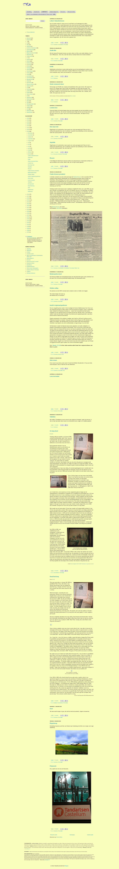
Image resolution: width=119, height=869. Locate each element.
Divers (28, 61)
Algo (28, 44)
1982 (28, 228)
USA (28, 109)
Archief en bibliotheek (31, 48)
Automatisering (30, 49)
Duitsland (29, 62)
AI (27, 43)
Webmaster (29, 110)
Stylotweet (36, 11)
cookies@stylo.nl (27, 848)
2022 (28, 125)
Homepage (72, 834)
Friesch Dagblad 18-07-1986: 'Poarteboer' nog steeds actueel (82, 563)
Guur (51, 708)
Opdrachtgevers (54, 11)
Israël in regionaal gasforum (58, 305)
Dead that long (54, 576)
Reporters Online (30, 263)
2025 (28, 120)
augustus (30, 140)
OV (27, 87)
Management (30, 79)
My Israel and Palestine (32, 237)
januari (29, 153)
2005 (28, 218)
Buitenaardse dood (56, 274)
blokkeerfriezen (77, 177)
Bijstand (28, 51)
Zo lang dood (54, 431)
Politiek (75, 268)
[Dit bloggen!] (62, 42)
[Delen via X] (64, 42)
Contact (28, 252)
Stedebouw (29, 97)
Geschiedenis (61, 268)
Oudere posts (90, 834)
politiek (28, 90)
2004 (28, 220)
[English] (55, 702)
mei (29, 146)
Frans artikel (73, 95)
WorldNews (29, 264)
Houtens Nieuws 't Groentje (33, 269)
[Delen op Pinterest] (67, 42)
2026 (28, 118)
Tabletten (52, 417)
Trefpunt (28, 105)
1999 (28, 226)
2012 (28, 205)
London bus (53, 107)
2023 (28, 123)
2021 (28, 127)
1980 (28, 230)
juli (29, 142)
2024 (28, 122)
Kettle (51, 66)
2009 (28, 211)
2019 (28, 131)
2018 (28, 194)
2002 (28, 224)
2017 (28, 196)
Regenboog (53, 723)
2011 (28, 207)
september (30, 138)
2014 (28, 201)
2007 (28, 215)
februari (30, 152)
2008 (28, 213)
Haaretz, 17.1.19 (56, 345)
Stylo (28, 100)
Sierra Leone (29, 94)
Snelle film (53, 50)
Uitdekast (29, 107)
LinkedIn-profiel (30, 253)
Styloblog (29, 11)
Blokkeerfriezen (56, 206)
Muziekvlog (29, 82)
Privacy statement (30, 32)
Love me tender (54, 376)
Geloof (28, 69)
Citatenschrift (29, 56)
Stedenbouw (29, 99)
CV (27, 57)
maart (29, 150)
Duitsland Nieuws (30, 266)
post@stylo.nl (47, 859)
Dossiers (63, 11)
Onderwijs (29, 85)
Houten (28, 72)
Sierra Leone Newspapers (32, 268)
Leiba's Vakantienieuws (57, 21)
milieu (28, 81)
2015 (28, 200)
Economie (56, 154)
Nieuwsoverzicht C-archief (32, 261)
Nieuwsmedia (71, 11)
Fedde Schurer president (57, 174)
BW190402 (29, 54)
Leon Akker (59, 208)
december (30, 133)
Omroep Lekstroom (31, 273)
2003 (28, 222)
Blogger (66, 865)
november (30, 135)
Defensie (29, 59)
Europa (59, 354)
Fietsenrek (53, 766)
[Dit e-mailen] (61, 42)
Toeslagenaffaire (30, 104)
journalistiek (29, 76)
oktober (30, 137)
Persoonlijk (66, 44)
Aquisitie (52, 142)
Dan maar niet (54, 126)
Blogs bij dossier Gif (31, 53)
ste (27, 95)
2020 (28, 129)
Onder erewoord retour (57, 84)
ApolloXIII (29, 46)
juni (29, 144)
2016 (28, 198)
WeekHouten (29, 112)
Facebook (56, 44)
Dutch (53, 579)
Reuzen (52, 158)
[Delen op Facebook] (65, 42)
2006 (28, 217)
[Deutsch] (29, 38)
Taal (78, 268)
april (29, 148)
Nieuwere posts (53, 834)
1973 (28, 232)
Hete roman (53, 360)
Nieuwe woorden (30, 84)
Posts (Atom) (59, 837)
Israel (62, 354)
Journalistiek (60, 44)
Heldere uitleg (54, 288)
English (51, 433)
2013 (28, 203)
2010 (28, 209)
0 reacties (56, 42)
